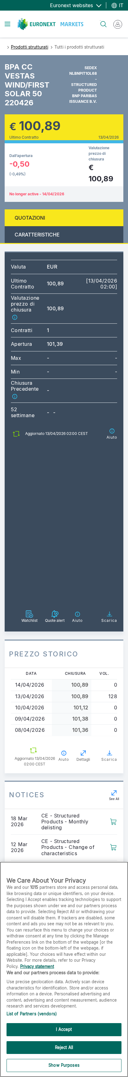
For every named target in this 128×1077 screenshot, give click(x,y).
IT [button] (120, 5)
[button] (14, 317)
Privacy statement (37, 966)
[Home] (50, 24)
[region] (64, 969)
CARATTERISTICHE (37, 234)
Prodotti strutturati (29, 47)
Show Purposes (64, 1065)
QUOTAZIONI (30, 218)
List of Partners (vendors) (32, 1013)
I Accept (64, 1029)
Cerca (100, 20)
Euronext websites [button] (72, 5)
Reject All (64, 1047)
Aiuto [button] (63, 759)
